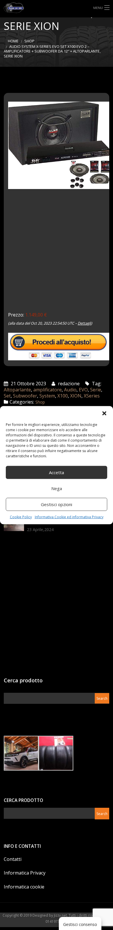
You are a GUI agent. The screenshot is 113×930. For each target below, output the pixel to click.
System (47, 396)
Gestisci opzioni (56, 504)
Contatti (12, 859)
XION (75, 396)
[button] (104, 413)
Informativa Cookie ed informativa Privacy (69, 516)
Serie (95, 389)
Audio (70, 389)
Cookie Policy (21, 516)
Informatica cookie (24, 887)
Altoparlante (17, 389)
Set (7, 396)
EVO (83, 389)
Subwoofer (25, 396)
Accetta (56, 472)
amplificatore (47, 389)
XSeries (92, 396)
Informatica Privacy (24, 873)
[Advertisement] (56, 254)
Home (13, 41)
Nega (56, 488)
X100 (62, 396)
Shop (29, 41)
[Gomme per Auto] (56, 7)
